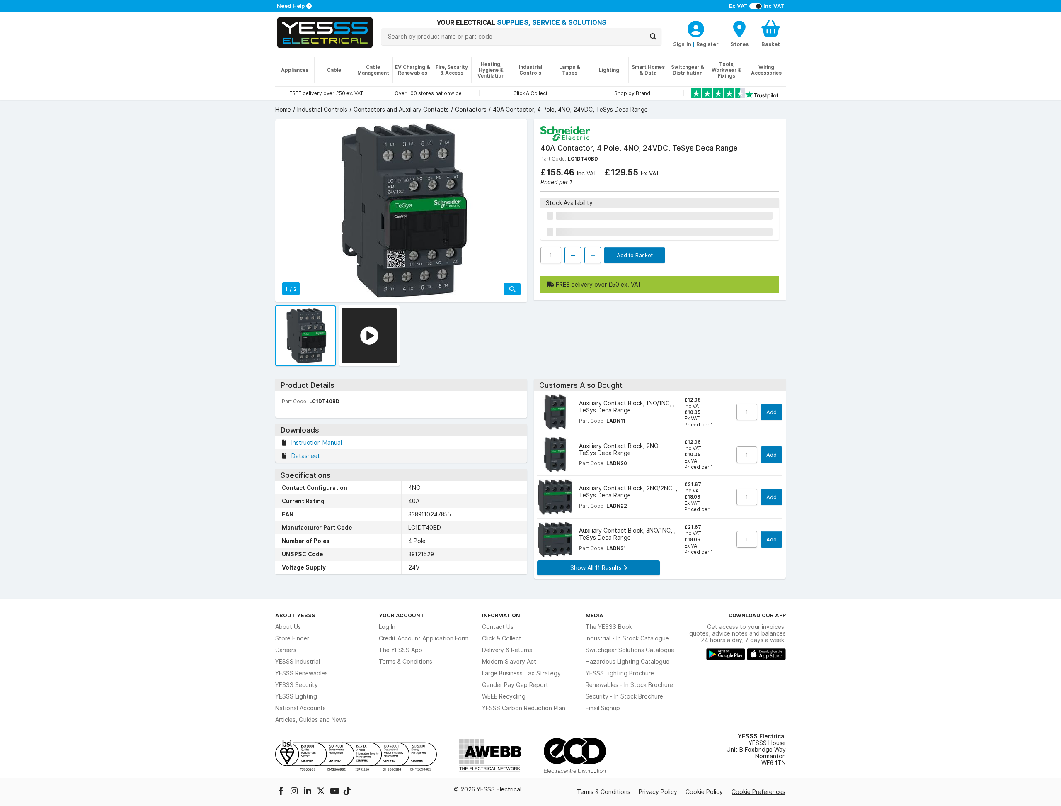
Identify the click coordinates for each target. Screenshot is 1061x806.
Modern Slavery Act (509, 661)
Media (594, 615)
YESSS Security (296, 685)
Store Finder (292, 638)
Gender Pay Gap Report (515, 685)
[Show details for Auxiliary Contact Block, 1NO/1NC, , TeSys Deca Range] (554, 412)
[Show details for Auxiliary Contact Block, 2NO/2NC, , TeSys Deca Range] (554, 496)
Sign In (682, 44)
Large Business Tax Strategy (521, 673)
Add (771, 412)
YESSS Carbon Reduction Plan (523, 708)
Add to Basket (635, 255)
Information (501, 615)
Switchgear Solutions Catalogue (630, 650)
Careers (285, 650)
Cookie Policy (704, 792)
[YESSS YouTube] (335, 792)
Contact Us (498, 626)
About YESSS (295, 615)
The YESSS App (400, 650)
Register (707, 44)
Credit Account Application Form (423, 638)
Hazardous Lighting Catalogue (627, 661)
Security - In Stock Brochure (624, 696)
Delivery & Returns (507, 650)
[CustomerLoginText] (696, 27)
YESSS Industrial (297, 661)
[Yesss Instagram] (295, 792)
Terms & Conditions (405, 661)
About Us (288, 626)
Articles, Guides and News (310, 719)
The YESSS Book (609, 626)
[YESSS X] (321, 792)
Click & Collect (501, 638)
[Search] (653, 36)
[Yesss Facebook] (281, 792)
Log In (387, 626)
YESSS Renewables (301, 673)
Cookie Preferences (758, 792)
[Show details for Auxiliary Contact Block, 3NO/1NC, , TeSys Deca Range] (554, 539)
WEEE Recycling (504, 696)
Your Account (401, 615)
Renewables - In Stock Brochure (629, 685)
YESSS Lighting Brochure (620, 673)
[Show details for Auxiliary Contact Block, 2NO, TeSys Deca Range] (554, 454)
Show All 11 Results (596, 568)
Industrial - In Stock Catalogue (627, 638)
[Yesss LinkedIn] (308, 792)
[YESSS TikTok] (347, 792)
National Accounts (300, 708)
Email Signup (603, 708)
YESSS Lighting (296, 696)
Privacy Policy (658, 792)
